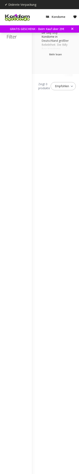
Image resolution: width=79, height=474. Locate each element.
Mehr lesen (55, 54)
